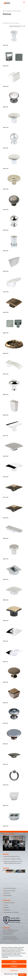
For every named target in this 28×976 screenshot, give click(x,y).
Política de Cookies (8, 974)
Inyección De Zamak (9, 890)
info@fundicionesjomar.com (11, 939)
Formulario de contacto (9, 937)
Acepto (14, 962)
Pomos (6, 905)
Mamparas (7, 910)
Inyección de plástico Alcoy (12, 856)
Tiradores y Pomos (11, 11)
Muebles (6, 907)
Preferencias (14, 970)
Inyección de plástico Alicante (12, 859)
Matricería (7, 893)
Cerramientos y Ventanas (11, 912)
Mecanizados (7, 895)
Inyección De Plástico (10, 888)
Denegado (14, 966)
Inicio (4, 11)
